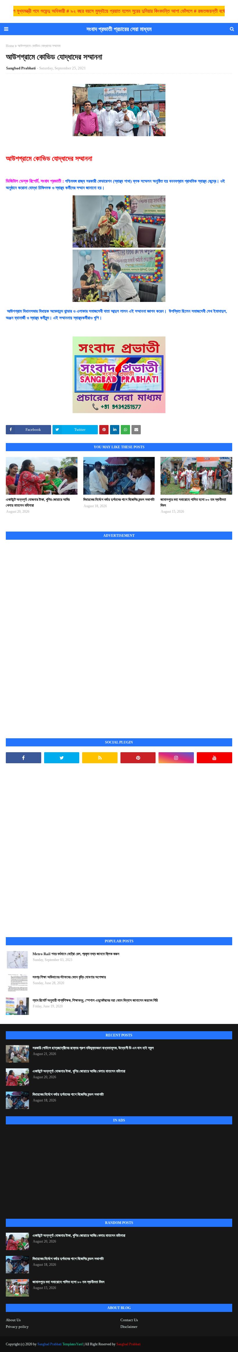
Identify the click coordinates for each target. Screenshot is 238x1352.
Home (10, 46)
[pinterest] (138, 757)
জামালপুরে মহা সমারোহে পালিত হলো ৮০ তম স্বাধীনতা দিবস (193, 502)
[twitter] (62, 757)
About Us (13, 1320)
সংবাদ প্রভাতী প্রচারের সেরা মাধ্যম (119, 29)
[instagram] (176, 757)
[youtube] (214, 757)
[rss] (100, 757)
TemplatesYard (72, 1344)
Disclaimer (128, 1326)
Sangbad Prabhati (21, 68)
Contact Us (129, 1320)
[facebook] (23, 757)
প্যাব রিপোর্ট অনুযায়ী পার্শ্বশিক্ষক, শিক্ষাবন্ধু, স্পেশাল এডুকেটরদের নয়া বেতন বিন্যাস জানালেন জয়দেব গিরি (95, 1000)
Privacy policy (17, 1326)
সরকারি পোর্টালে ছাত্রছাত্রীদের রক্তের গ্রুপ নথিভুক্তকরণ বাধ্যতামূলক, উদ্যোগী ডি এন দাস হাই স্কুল (93, 1048)
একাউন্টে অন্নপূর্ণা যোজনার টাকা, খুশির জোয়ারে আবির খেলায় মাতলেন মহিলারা (38, 502)
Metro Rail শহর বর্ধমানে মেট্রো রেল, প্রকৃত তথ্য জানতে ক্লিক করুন (76, 954)
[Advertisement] (49, 633)
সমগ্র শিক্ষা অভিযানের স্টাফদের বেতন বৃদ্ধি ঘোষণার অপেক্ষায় (69, 977)
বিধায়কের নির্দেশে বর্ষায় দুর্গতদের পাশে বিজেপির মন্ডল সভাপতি (118, 499)
